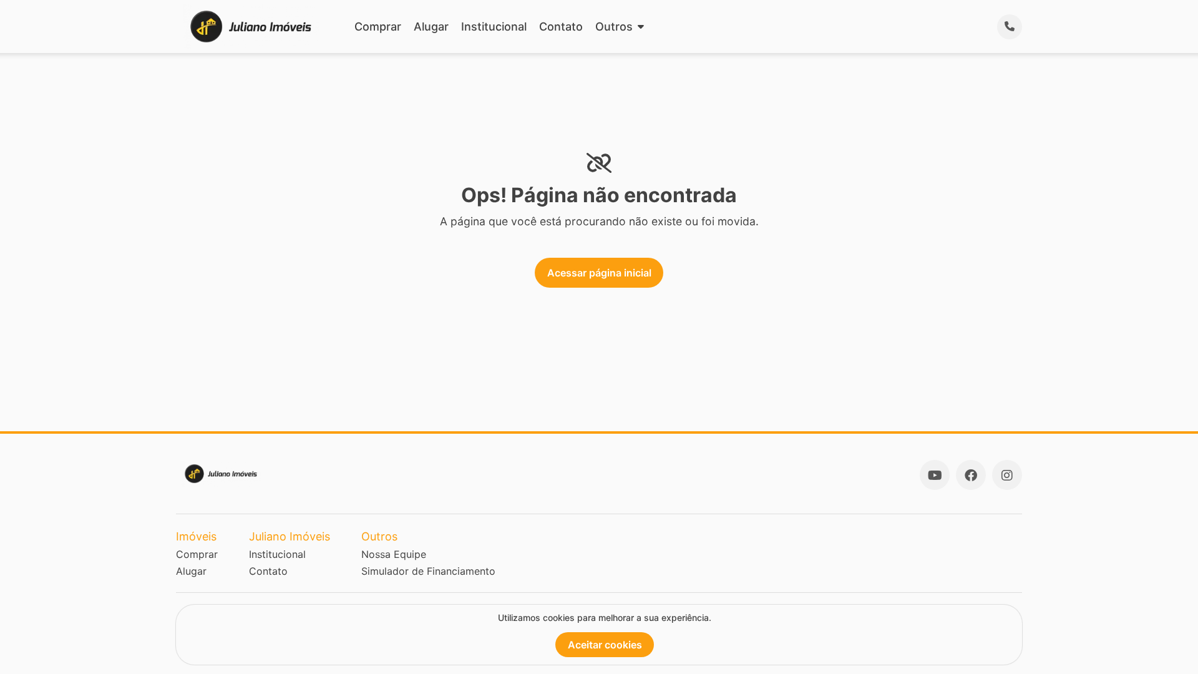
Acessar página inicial (599, 272)
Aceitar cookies (605, 644)
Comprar (377, 26)
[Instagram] (1007, 475)
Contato (561, 26)
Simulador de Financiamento (428, 571)
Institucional (494, 26)
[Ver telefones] (1009, 26)
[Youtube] (935, 475)
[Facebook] (971, 475)
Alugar (431, 26)
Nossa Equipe (393, 554)
